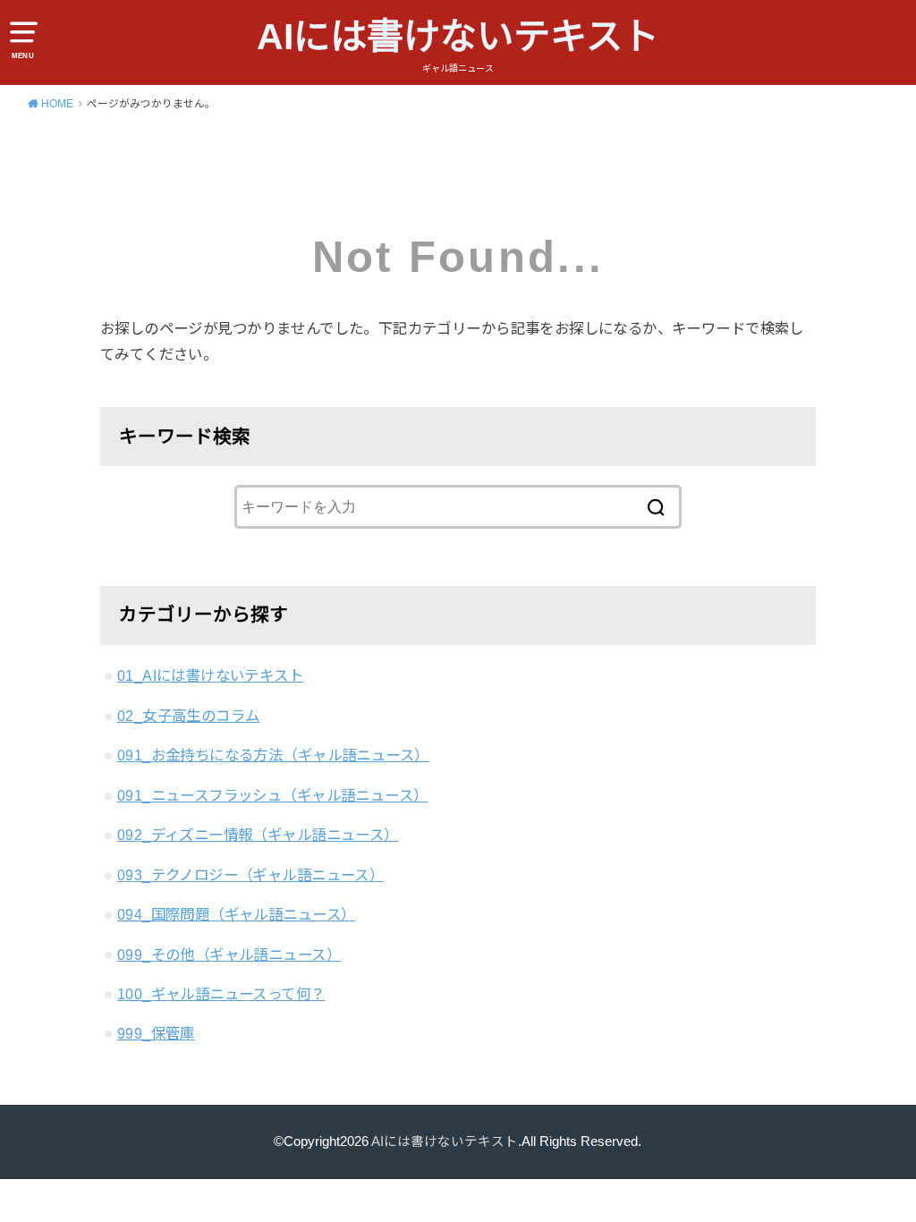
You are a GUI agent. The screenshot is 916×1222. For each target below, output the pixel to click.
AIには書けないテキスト (458, 36)
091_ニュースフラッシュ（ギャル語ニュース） (272, 795)
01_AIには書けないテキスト (210, 675)
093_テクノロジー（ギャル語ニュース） (250, 875)
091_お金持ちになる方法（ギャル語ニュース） (272, 755)
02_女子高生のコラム (188, 716)
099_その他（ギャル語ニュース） (229, 954)
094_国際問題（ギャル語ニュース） (236, 914)
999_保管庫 (156, 1033)
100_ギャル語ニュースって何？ (221, 994)
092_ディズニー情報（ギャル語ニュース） (258, 835)
